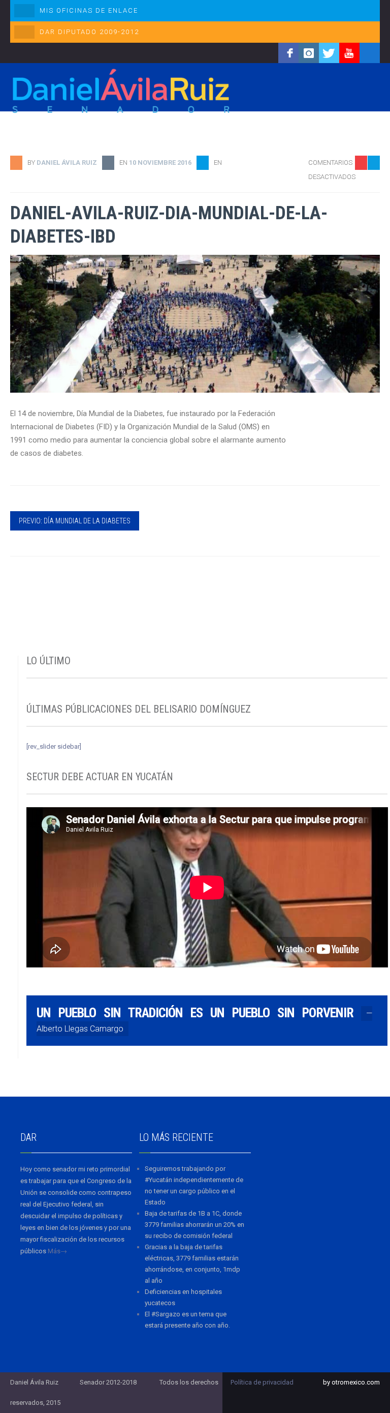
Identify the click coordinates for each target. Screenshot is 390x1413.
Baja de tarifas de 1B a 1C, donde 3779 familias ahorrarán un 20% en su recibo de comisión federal (194, 1225)
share (367, 188)
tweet (367, 204)
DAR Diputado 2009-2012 (89, 32)
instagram (309, 53)
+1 (373, 219)
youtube (349, 53)
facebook (288, 53)
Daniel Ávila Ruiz (67, 162)
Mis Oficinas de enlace (89, 10)
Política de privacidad (262, 1382)
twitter (329, 53)
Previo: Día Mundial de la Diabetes (75, 521)
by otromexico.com (351, 1382)
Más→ (57, 1251)
